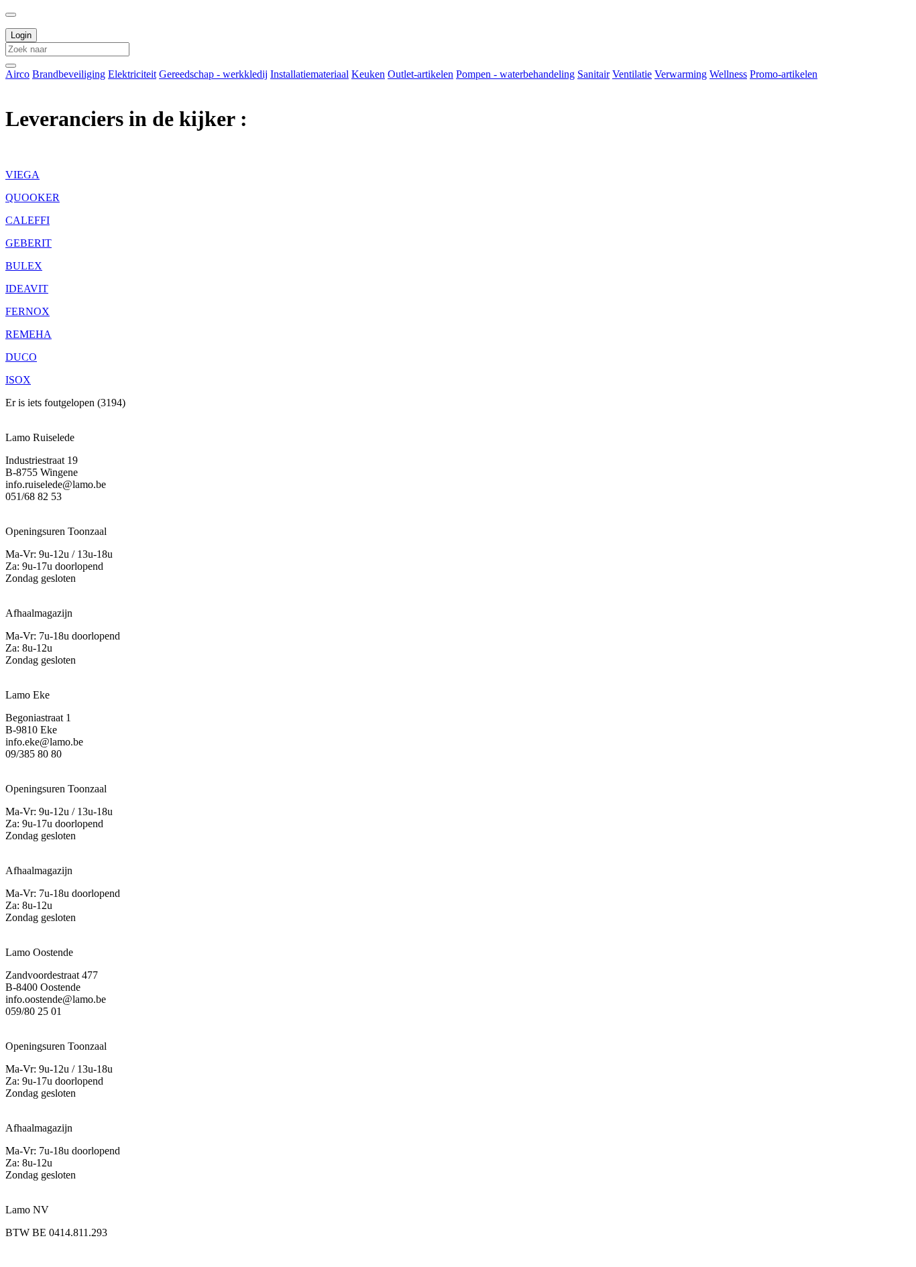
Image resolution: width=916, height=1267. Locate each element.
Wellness (728, 74)
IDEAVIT (26, 288)
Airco (17, 74)
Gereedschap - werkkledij (213, 74)
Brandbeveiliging (68, 74)
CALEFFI (27, 220)
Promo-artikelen (783, 74)
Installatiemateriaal (309, 74)
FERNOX (27, 311)
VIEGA (22, 174)
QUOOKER (32, 197)
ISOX (18, 379)
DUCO (21, 357)
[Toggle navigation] (10, 15)
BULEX (23, 266)
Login (21, 35)
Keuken (368, 74)
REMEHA (28, 334)
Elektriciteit (132, 74)
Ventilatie (632, 74)
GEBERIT (28, 243)
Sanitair (593, 74)
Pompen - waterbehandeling (515, 74)
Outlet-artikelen (420, 74)
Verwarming (680, 74)
